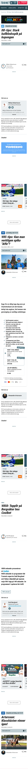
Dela (25, 64)
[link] (14, 44)
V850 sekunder (6, 592)
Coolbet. (6, 571)
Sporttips (21, 8)
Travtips (4, 8)
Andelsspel (12, 8)
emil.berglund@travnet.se (14, 605)
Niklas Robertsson (14, 103)
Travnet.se (3, 12)
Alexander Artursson (15, 395)
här (18, 131)
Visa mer (14, 114)
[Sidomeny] (26, 8)
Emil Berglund (12, 602)
